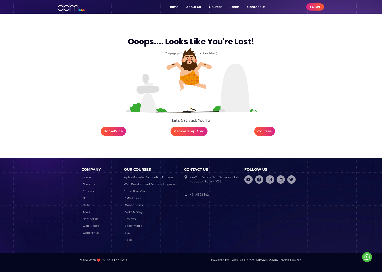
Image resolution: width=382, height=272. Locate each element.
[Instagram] (270, 179)
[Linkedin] (281, 179)
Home (173, 7)
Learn (234, 7)
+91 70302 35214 (200, 195)
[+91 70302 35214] (186, 194)
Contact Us (256, 7)
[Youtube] (248, 179)
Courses (215, 7)
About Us (193, 7)
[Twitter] (291, 179)
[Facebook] (259, 179)
